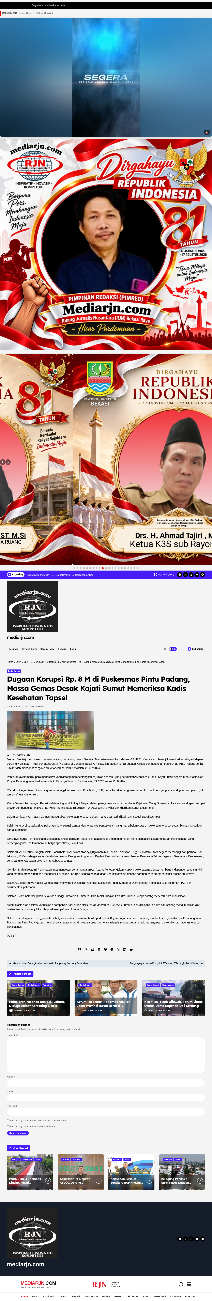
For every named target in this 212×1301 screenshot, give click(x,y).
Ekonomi (132, 1296)
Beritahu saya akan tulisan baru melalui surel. (32, 1126)
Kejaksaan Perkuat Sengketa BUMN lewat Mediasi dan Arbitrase (125, 1182)
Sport (146, 1296)
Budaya (15, 1159)
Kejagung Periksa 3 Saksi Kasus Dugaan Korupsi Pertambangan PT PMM (177, 1184)
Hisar (84, 1010)
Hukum (66, 1159)
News (38, 1159)
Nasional (76, 1159)
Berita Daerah (18, 985)
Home (24, 1296)
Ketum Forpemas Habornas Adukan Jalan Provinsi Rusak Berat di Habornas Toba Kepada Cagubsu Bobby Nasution (103, 1008)
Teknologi (160, 1296)
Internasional (193, 1296)
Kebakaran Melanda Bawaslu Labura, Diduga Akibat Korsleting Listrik (37, 1004)
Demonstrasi (168, 985)
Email (10, 1091)
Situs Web (12, 1106)
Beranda (13, 648)
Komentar (12, 1035)
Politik (106, 1296)
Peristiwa (47, 985)
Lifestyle (175, 1296)
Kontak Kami (47, 648)
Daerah (62, 1296)
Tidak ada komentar (34, 706)
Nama (11, 1077)
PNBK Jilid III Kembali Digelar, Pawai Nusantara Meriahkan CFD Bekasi (25, 1184)
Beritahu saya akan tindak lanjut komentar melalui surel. (37, 1120)
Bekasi (76, 1296)
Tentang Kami (29, 648)
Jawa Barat (27, 1159)
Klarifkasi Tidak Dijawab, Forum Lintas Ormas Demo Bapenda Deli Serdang (173, 1004)
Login (73, 648)
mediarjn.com (20, 637)
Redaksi (62, 648)
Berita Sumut (14, 671)
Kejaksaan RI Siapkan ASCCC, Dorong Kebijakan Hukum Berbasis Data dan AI (75, 1184)
